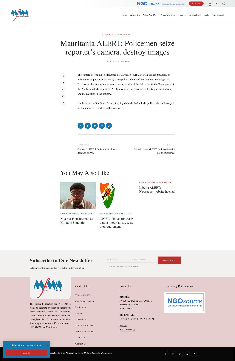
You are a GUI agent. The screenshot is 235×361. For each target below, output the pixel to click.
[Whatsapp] (63, 89)
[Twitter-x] (63, 76)
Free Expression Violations (117, 35)
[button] (63, 103)
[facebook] (166, 354)
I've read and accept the (124, 266)
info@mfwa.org (127, 329)
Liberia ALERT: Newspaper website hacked (157, 189)
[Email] (63, 96)
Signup (26, 353)
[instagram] (180, 354)
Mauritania (125, 61)
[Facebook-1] (63, 83)
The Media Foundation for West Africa (54, 352)
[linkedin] (187, 354)
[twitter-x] (173, 354)
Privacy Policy (133, 266)
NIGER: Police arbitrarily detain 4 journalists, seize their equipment (117, 222)
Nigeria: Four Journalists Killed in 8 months (76, 221)
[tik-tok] (194, 354)
